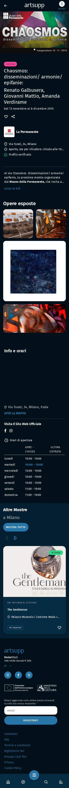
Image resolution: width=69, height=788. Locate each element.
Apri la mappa (15, 413)
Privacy (9, 762)
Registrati (30, 720)
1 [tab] (34, 49)
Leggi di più (12, 188)
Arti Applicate (15, 628)
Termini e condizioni (17, 745)
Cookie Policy (12, 768)
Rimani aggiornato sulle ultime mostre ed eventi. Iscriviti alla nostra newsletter (29, 702)
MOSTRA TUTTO (16, 527)
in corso (55, 552)
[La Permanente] (9, 131)
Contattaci (11, 734)
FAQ (6, 739)
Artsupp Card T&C (15, 756)
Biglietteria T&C (14, 751)
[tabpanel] (34, 32)
